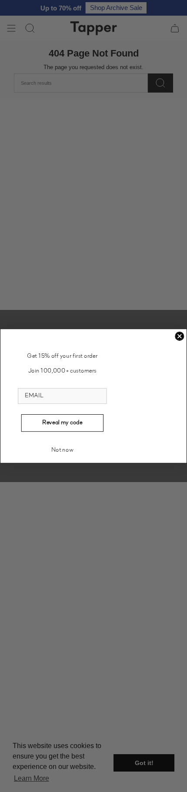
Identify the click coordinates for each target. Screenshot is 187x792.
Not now (62, 450)
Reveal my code (62, 423)
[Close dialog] (179, 336)
